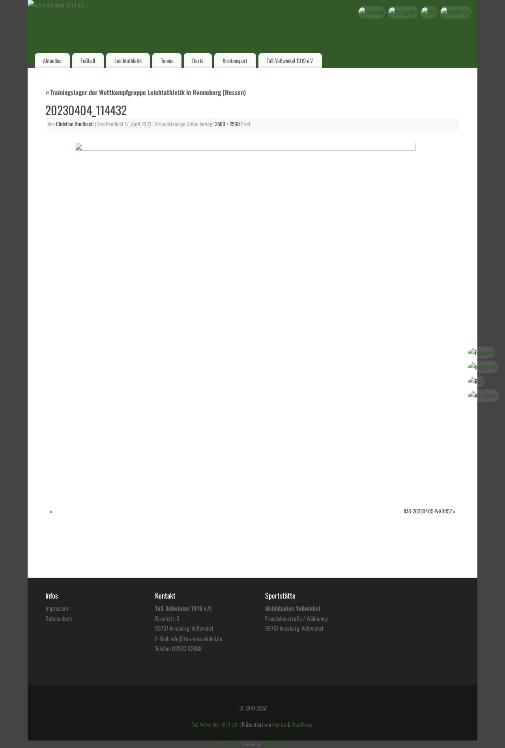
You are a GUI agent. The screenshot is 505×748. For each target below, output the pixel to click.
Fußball (87, 60)
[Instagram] (402, 12)
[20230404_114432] (252, 320)
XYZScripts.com (276, 744)
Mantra (279, 724)
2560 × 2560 (227, 124)
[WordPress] (455, 12)
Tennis (167, 60)
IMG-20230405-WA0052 (428, 511)
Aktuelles (52, 60)
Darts (197, 60)
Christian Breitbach (75, 124)
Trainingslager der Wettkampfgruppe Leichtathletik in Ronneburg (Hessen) (145, 92)
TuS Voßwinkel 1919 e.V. (290, 60)
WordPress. (302, 724)
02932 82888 (187, 648)
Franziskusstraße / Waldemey (296, 618)
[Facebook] (371, 12)
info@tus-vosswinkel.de (196, 638)
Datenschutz (58, 618)
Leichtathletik (128, 60)
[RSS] (429, 12)
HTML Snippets (228, 744)
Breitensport (235, 60)
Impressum (57, 608)
